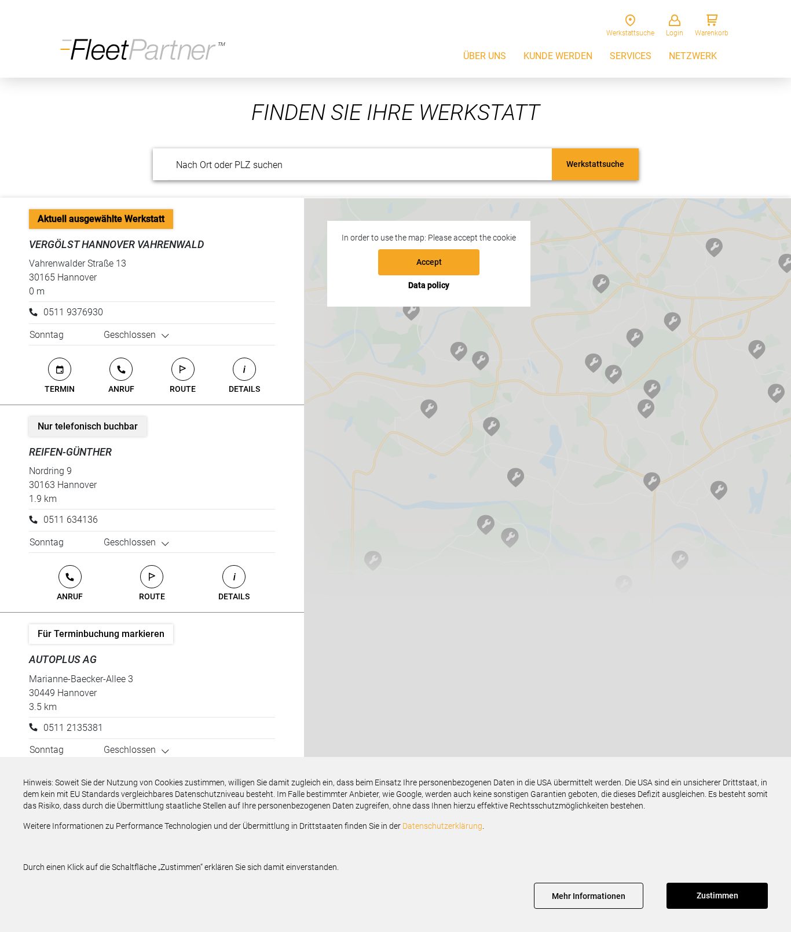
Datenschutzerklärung (442, 826)
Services (630, 55)
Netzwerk (693, 55)
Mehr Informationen (588, 896)
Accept (429, 262)
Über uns (484, 55)
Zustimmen (717, 895)
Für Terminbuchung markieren (101, 633)
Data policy (428, 285)
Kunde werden (557, 55)
